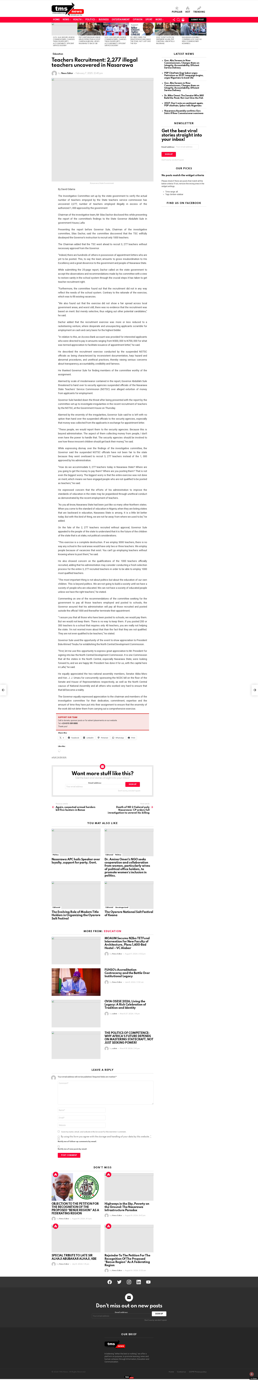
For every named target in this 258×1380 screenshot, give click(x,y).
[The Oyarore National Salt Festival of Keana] (129, 895)
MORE (158, 20)
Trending (199, 12)
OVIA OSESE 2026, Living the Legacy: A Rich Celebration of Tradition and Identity (125, 1004)
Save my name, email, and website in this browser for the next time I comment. (93, 1132)
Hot (187, 12)
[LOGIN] (183, 19)
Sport (149, 20)
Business (104, 20)
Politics (90, 20)
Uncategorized (121, 907)
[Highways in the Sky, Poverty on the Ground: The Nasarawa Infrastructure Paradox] (129, 1187)
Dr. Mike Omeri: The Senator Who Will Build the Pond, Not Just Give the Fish (184, 96)
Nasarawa (60, 758)
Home (56, 20)
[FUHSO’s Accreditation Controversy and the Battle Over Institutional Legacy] (76, 982)
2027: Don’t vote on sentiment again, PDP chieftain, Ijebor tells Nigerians (183, 104)
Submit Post (197, 20)
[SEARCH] (178, 19)
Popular (177, 12)
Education (112, 931)
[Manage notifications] (252, 1374)
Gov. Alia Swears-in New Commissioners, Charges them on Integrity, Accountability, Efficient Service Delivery (64, 42)
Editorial (109, 855)
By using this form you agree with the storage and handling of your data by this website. (106, 1137)
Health (77, 20)
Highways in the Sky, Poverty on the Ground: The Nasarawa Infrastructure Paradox (127, 1207)
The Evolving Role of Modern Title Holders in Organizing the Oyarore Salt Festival (76, 915)
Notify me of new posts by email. (72, 1149)
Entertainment (121, 20)
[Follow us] (173, 19)
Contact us (181, 1372)
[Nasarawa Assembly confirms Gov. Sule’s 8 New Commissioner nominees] (193, 29)
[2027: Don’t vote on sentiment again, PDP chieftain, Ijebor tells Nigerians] (168, 29)
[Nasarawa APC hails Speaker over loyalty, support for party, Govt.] (76, 842)
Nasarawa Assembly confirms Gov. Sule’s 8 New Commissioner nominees (183, 112)
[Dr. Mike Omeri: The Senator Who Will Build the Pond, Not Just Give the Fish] (142, 29)
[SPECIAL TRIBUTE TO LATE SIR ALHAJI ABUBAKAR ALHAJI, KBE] (76, 1238)
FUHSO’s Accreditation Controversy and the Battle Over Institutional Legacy (127, 973)
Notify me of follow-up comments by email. (77, 1141)
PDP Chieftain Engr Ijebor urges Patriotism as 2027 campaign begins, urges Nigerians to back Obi (183, 75)
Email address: (94, 783)
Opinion (137, 20)
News (66, 20)
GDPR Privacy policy (197, 1372)
